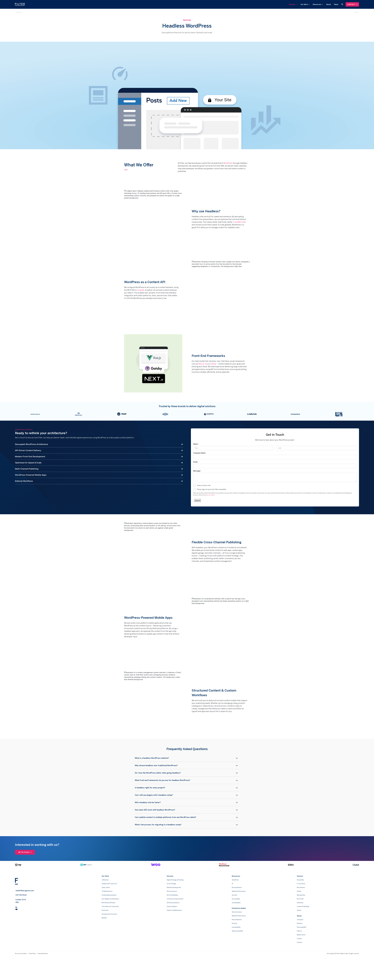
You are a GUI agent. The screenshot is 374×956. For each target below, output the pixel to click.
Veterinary (300, 902)
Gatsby (213, 364)
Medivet (104, 918)
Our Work (304, 4)
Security (234, 895)
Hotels (299, 891)
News (336, 4)
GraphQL (141, 290)
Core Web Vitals (239, 222)
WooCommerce (172, 891)
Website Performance (239, 891)
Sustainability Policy (42, 953)
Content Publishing (303, 906)
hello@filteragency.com (25, 891)
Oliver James (106, 887)
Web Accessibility (237, 931)
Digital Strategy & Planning (175, 880)
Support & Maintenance (174, 910)
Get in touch (23, 852)
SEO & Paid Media (172, 895)
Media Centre (301, 935)
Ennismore (105, 910)
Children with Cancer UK (109, 883)
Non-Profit (300, 899)
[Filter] (20, 4)
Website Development (174, 887)
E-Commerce (301, 883)
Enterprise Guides (239, 908)
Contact (351, 4)
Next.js (201, 364)
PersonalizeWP (301, 927)
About (328, 4)
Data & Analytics (172, 906)
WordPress (228, 163)
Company (300, 919)
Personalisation (237, 887)
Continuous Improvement (175, 899)
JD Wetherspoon (107, 891)
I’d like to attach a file (203, 485)
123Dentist (105, 880)
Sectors (300, 876)
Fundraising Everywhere (109, 895)
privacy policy (211, 495)
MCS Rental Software (108, 902)
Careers (299, 938)
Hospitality (300, 880)
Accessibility (236, 899)
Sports (299, 910)
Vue (206, 364)
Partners (299, 923)
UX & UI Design (171, 883)
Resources (317, 4)
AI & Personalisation (173, 902)
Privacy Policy (32, 953)
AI (232, 883)
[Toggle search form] (342, 4)
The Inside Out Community (110, 906)
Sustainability (236, 902)
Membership (301, 895)
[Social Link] (16, 907)
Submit (197, 500)
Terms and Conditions (21, 953)
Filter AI (299, 931)
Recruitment (301, 887)
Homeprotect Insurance (109, 914)
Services (292, 4)
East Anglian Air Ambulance (110, 899)
